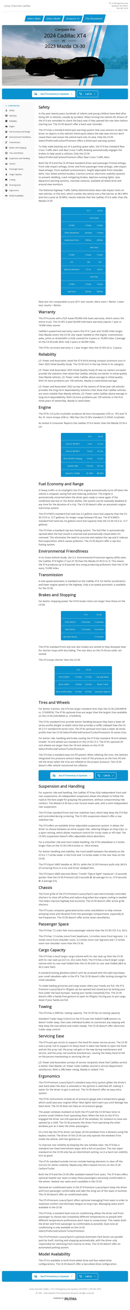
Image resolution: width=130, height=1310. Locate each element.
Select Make (34, 18)
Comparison (14, 106)
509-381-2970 (122, 8)
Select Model (53, 18)
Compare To (73, 18)
